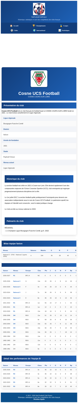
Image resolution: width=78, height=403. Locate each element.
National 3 (16, 281)
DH (14, 315)
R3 (14, 370)
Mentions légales (39, 399)
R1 (14, 275)
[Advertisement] (39, 49)
